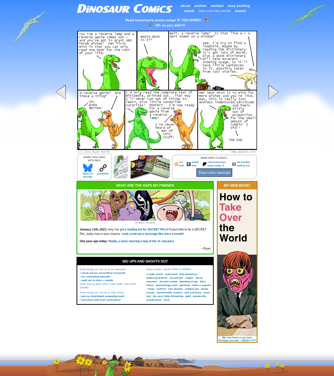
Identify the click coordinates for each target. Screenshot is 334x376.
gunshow (184, 285)
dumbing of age (188, 281)
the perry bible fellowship (168, 296)
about (185, 6)
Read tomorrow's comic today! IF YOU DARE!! (163, 20)
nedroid (161, 288)
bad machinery (188, 274)
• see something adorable (95, 276)
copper (189, 277)
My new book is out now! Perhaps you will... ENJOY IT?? (237, 339)
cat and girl (176, 277)
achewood (171, 274)
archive (200, 6)
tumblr (109, 280)
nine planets (175, 288)
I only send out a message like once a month (152, 234)
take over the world (215, 11)
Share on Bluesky (88, 175)
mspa (151, 288)
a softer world (154, 274)
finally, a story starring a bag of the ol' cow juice (141, 241)
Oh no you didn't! (170, 25)
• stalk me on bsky (91, 280)
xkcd (166, 299)
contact (217, 6)
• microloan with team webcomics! (100, 299)
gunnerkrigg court (166, 285)
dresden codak (168, 281)
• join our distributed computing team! (102, 296)
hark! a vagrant (201, 285)
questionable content (169, 292)
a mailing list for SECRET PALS (146, 229)
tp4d (188, 296)
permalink (103, 173)
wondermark (153, 299)
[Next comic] (272, 152)
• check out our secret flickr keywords (102, 273)
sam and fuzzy (192, 292)
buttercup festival (156, 277)
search (240, 11)
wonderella (199, 296)
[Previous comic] (61, 152)
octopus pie (192, 288)
